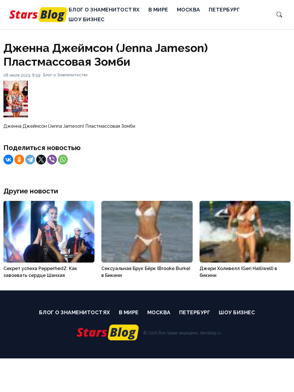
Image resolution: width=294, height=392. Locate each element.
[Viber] (52, 159)
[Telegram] (30, 159)
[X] (41, 159)
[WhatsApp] (63, 159)
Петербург (224, 10)
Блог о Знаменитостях (104, 10)
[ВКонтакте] (8, 159)
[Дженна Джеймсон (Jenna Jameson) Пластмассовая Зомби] (15, 116)
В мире (158, 10)
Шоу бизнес (87, 19)
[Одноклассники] (19, 159)
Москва (188, 10)
